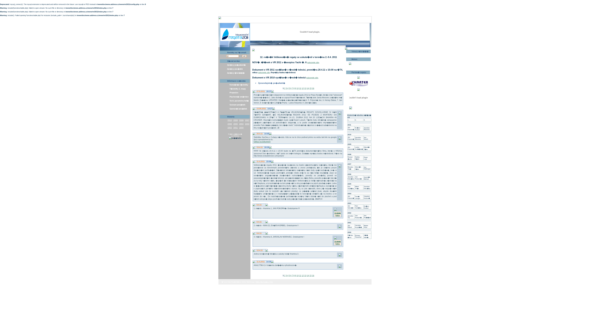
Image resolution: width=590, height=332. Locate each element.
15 (310, 88)
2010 (230, 120)
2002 (230, 128)
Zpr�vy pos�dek (235, 69)
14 (308, 88)
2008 (241, 120)
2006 (230, 124)
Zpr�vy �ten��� (236, 73)
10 (298, 88)
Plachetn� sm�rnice (239, 97)
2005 (235, 124)
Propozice (234, 93)
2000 (241, 128)
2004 (241, 124)
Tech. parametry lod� (239, 101)
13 (305, 88)
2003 (247, 124)
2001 (235, 128)
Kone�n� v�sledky (239, 85)
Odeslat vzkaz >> (356, 54)
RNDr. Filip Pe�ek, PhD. (264, 282)
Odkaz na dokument (262, 142)
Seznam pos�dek (237, 105)
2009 (235, 120)
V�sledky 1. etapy (238, 89)
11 (300, 88)
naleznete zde (313, 62)
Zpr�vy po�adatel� (236, 65)
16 (313, 88)
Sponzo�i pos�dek (238, 109)
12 (303, 88)
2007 (247, 120)
